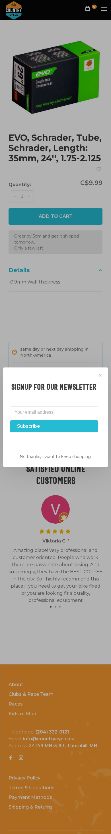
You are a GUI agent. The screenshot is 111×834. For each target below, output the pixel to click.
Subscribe (28, 426)
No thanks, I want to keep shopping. (56, 456)
